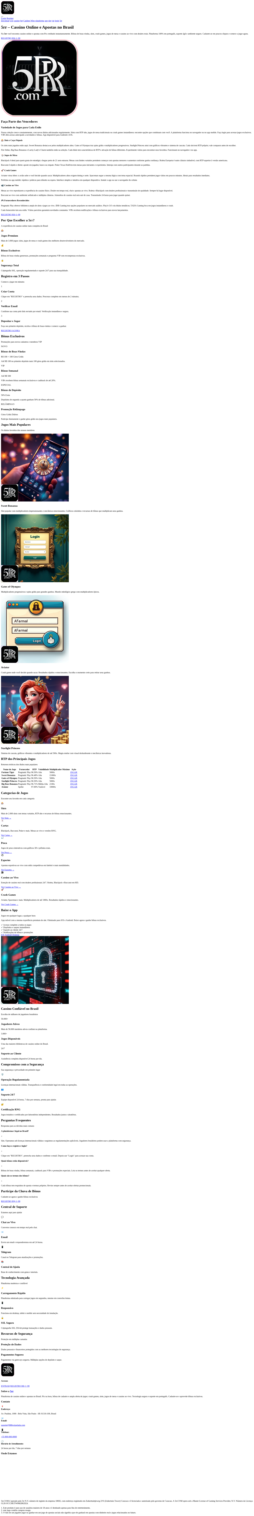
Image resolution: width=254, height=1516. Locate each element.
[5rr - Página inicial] (7, 13)
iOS (2, 935)
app (46, 21)
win (11, 21)
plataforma (39, 21)
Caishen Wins (29, 21)
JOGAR (73, 772)
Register (10, 18)
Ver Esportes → (7, 870)
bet (21, 21)
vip (53, 21)
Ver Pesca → (6, 852)
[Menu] (2, 16)
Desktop (15, 935)
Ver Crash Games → (9, 904)
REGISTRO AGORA (10, 330)
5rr (61, 21)
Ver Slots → (6, 818)
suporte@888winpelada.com (13, 1425)
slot (49, 21)
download (5, 21)
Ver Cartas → (6, 835)
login (57, 21)
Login (3, 18)
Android (8, 935)
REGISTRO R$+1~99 (10, 38)
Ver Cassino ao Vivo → (11, 887)
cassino (17, 21)
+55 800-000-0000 (9, 1437)
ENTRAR (5, 1386)
